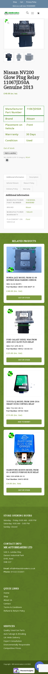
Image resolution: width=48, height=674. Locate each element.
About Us (8, 600)
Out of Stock (24, 298)
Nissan (28, 207)
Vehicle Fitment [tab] (12, 183)
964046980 (30, 202)
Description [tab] (33, 177)
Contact (7, 603)
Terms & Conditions (13, 607)
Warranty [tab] (26, 189)
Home (6, 592)
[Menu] (32, 13)
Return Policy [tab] (29, 183)
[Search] (26, 13)
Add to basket (24, 422)
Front (28, 219)
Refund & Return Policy (14, 610)
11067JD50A (30, 200)
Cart (21, 2)
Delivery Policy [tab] (12, 189)
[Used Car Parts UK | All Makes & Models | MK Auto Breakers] (17, 13)
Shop (15, 2)
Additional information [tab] (15, 177)
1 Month (29, 212)
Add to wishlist (10, 153)
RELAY (28, 157)
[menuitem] (15, 2)
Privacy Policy (31, 2)
